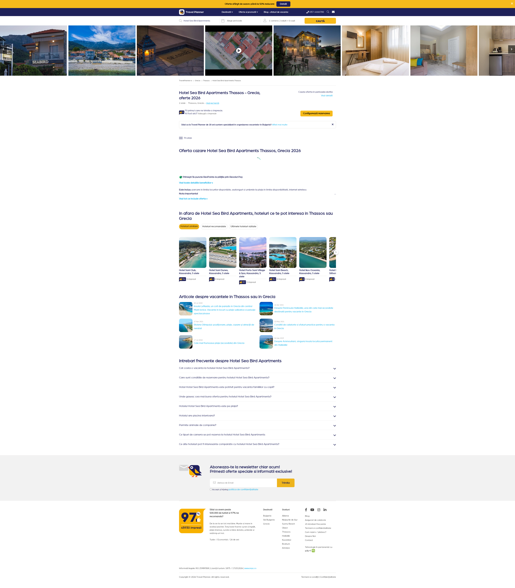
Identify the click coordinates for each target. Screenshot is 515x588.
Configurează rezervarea (316, 113)
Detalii (283, 4)
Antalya (286, 548)
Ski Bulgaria (269, 520)
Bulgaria (267, 516)
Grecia (266, 524)
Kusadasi (286, 540)
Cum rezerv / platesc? (315, 532)
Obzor (285, 528)
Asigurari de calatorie (315, 520)
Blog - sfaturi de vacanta (276, 12)
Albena (285, 516)
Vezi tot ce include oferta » (193, 199)
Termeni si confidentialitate (318, 528)
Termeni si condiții (309, 577)
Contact (309, 540)
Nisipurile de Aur (290, 520)
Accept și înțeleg (235, 489)
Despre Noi (310, 536)
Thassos (286, 532)
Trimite (286, 483)
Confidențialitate (328, 577)
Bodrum (286, 544)
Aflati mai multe (279, 125)
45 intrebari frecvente (315, 524)
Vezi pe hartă (212, 103)
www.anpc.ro (250, 568)
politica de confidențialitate (243, 489)
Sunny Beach (288, 524)
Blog (307, 516)
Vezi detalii (327, 95)
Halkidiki (286, 536)
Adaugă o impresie (207, 114)
